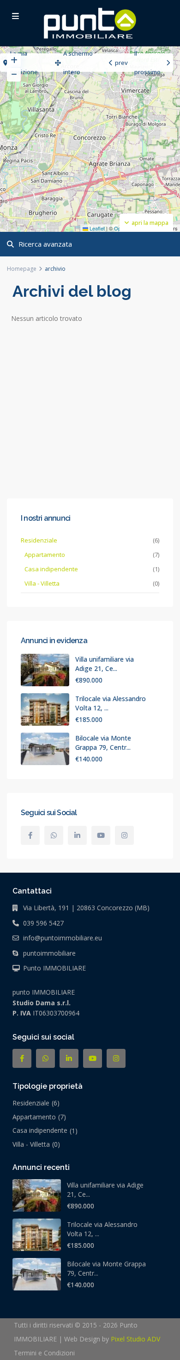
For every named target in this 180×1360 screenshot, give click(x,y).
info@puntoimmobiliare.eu (62, 937)
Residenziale (39, 540)
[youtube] (100, 835)
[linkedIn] (77, 835)
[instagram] (124, 835)
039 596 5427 (43, 923)
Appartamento (44, 554)
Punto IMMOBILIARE (54, 968)
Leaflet (96, 228)
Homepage (21, 269)
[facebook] (30, 835)
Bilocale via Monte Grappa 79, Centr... (103, 743)
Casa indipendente (51, 569)
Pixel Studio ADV (135, 1338)
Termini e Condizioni (44, 1352)
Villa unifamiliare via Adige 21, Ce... (104, 664)
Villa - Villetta (42, 583)
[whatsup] (53, 835)
